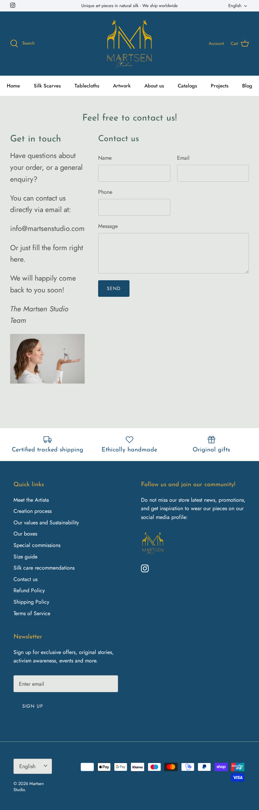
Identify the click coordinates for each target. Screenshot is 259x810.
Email (183, 158)
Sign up (32, 706)
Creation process (32, 511)
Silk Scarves (47, 85)
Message (108, 226)
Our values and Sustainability (46, 522)
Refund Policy (29, 590)
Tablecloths (87, 85)
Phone (105, 192)
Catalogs (187, 85)
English (234, 5)
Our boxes (25, 534)
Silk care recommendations (44, 568)
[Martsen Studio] (129, 43)
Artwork (122, 85)
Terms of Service (31, 613)
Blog (247, 85)
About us (154, 85)
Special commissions (36, 545)
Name (105, 158)
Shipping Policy (31, 602)
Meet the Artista (31, 500)
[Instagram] (12, 5)
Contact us (25, 579)
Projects (219, 85)
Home (13, 85)
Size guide (25, 556)
